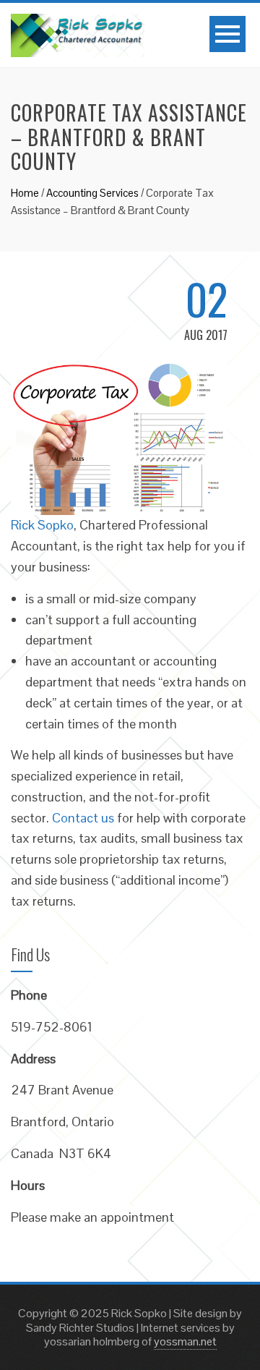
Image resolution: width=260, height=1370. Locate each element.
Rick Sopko (42, 524)
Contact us (83, 817)
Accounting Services (92, 193)
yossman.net (185, 1341)
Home (25, 193)
